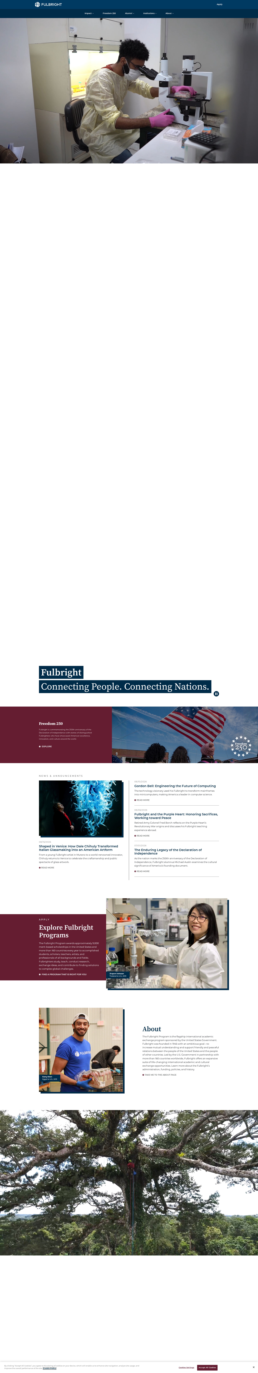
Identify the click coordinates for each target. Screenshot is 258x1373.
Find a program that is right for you (64, 975)
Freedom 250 (109, 14)
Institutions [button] (149, 14)
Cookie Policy (49, 1368)
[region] (129, 1367)
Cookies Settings (186, 1368)
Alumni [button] (128, 14)
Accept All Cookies (207, 1368)
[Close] (254, 1367)
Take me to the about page (160, 1075)
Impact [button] (88, 14)
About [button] (169, 14)
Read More (47, 868)
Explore (46, 747)
